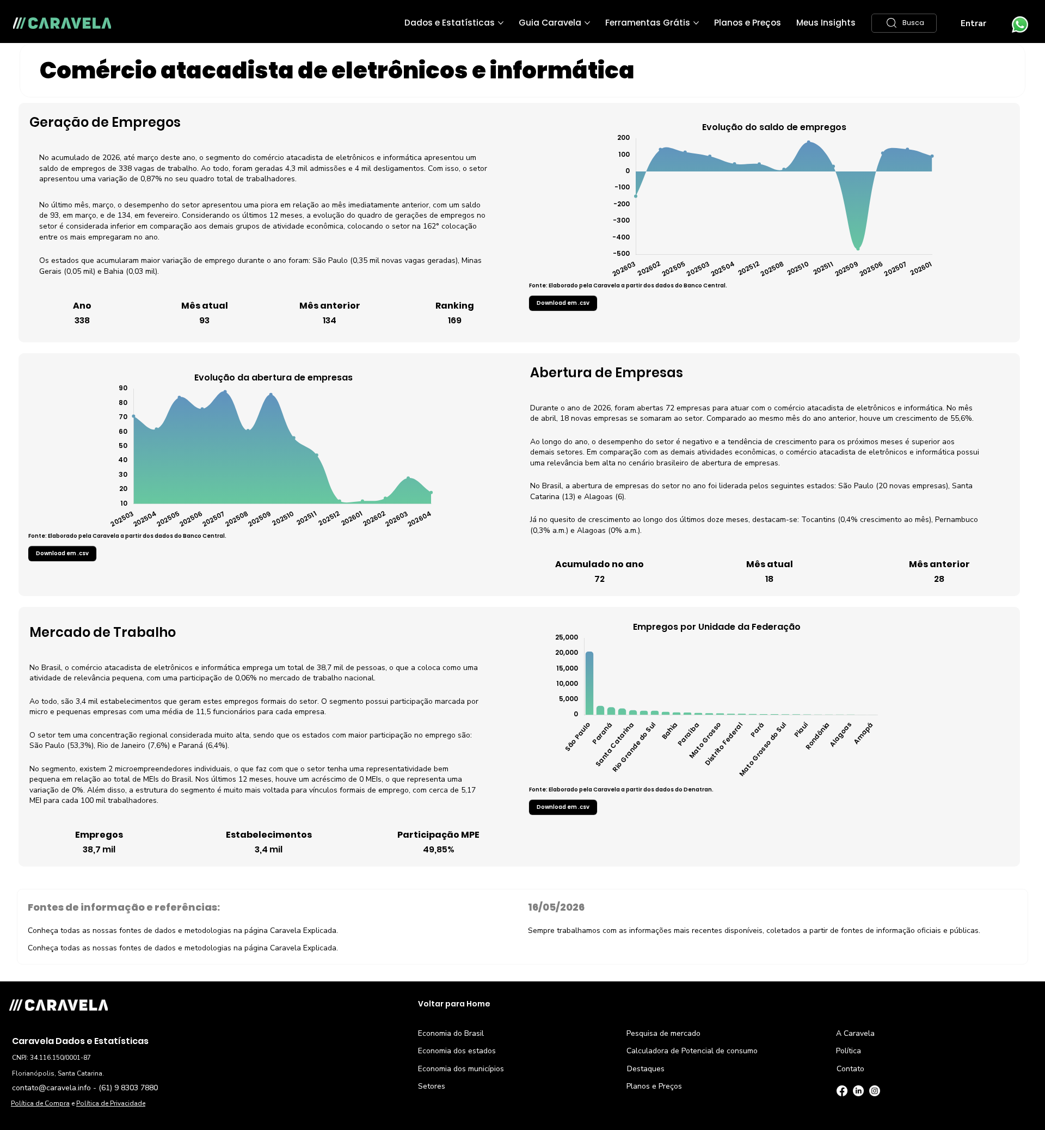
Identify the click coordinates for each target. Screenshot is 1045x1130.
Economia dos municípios (461, 1069)
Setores (431, 1086)
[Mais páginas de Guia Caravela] (587, 23)
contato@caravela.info (51, 1088)
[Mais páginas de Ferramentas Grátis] (696, 23)
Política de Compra (40, 1103)
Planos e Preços (654, 1086)
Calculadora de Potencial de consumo (692, 1051)
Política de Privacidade (110, 1103)
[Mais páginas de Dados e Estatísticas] (500, 23)
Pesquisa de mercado (663, 1033)
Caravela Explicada (303, 930)
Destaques (646, 1069)
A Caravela (855, 1033)
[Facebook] (842, 1090)
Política (848, 1051)
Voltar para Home (454, 1003)
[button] (904, 23)
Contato (850, 1069)
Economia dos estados (457, 1051)
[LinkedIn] (858, 1090)
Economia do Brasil (451, 1033)
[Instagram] (874, 1090)
